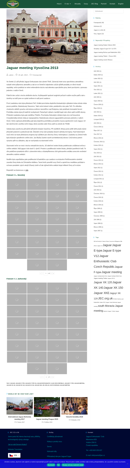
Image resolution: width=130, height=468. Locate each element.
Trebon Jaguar (115, 311)
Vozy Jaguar (97, 33)
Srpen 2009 (97, 212)
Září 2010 (96, 190)
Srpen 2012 (97, 167)
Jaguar (12, 383)
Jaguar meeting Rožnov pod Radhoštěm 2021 (107, 52)
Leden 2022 (97, 78)
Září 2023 (96, 71)
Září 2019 (96, 112)
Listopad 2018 (98, 119)
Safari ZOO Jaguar (104, 302)
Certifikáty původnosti (55, 436)
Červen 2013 (97, 160)
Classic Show (105, 241)
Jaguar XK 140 (20, 385)
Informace (97, 26)
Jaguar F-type (69, 383)
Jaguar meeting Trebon (100, 278)
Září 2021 (96, 82)
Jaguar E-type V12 (30, 383)
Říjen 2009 (97, 208)
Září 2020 (96, 97)
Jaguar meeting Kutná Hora (100, 276)
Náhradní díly (52, 451)
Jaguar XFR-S (111, 278)
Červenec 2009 (98, 216)
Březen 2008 (97, 227)
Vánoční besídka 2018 (74, 417)
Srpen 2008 (97, 223)
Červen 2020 (97, 104)
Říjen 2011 (97, 182)
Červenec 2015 (98, 141)
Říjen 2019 (97, 108)
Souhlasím (51, 465)
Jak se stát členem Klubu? (17, 444)
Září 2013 (96, 156)
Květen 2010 (97, 201)
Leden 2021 (97, 93)
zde (26, 170)
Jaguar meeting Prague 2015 (47, 419)
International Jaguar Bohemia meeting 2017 (19, 418)
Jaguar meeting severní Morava (103, 60)
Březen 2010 (97, 205)
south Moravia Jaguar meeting (60, 385)
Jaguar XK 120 (10, 385)
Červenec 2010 (98, 193)
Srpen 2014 (97, 149)
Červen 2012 (97, 171)
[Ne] (127, 464)
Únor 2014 (97, 153)
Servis (49, 446)
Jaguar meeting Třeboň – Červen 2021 (105, 56)
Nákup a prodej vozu (54, 441)
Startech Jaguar (107, 311)
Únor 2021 (97, 89)
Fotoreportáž (37, 75)
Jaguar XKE (38, 385)
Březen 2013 (97, 164)
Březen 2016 (97, 138)
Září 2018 (96, 123)
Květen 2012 (97, 175)
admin (11, 75)
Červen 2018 (97, 127)
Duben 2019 (97, 115)
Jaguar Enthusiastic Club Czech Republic (50, 383)
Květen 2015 (97, 145)
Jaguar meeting (79, 383)
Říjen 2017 (97, 130)
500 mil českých (98, 241)
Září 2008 (96, 219)
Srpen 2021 (97, 86)
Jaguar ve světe (98, 30)
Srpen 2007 (97, 230)
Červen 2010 (97, 197)
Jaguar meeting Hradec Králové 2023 (104, 45)
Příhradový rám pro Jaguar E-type (59, 456)
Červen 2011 (97, 186)
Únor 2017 (97, 134)
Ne (58, 465)
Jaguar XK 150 (29, 385)
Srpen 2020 (97, 101)
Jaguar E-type (20, 383)
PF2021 (115, 299)
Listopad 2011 (98, 179)
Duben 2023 (97, 75)
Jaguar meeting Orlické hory (115, 276)
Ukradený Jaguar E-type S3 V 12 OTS (105, 48)
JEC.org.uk (45, 385)
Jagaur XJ (99, 245)
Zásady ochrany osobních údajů (72, 465)
